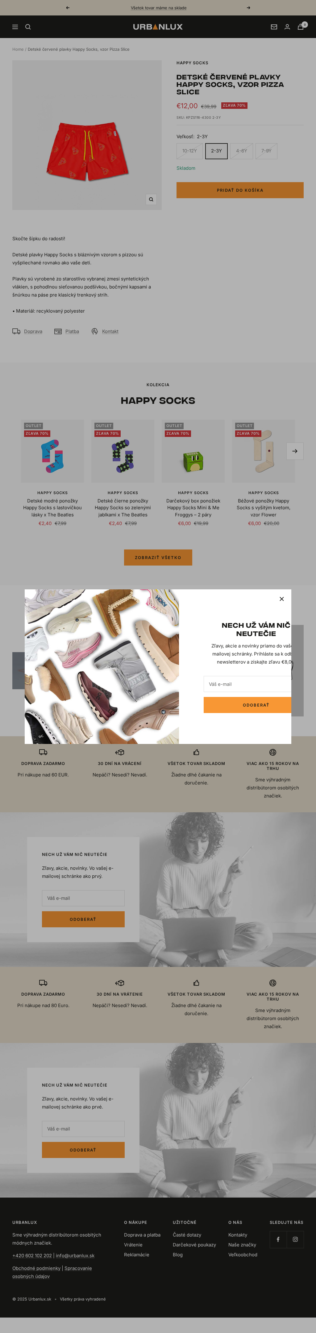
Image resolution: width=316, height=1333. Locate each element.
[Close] (282, 599)
